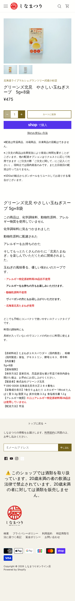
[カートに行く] (67, 6)
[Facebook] (5, 458)
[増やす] (21, 114)
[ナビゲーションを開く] (6, 6)
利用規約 (49, 432)
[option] (10, 69)
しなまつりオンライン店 (38, 566)
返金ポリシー (33, 537)
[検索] (59, 6)
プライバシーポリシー (25, 533)
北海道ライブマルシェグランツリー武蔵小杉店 (30, 80)
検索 (6, 533)
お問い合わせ (52, 537)
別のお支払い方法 (37, 132)
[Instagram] (16, 458)
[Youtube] (11, 458)
